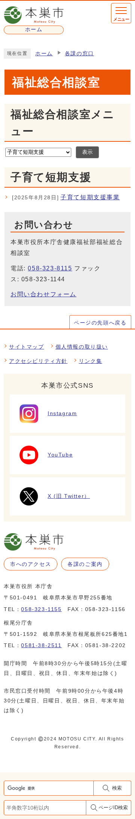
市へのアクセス (30, 564)
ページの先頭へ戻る (100, 323)
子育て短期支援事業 (66, 197)
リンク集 (90, 361)
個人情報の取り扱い (82, 347)
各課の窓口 (79, 53)
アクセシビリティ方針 (38, 361)
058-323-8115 (50, 268)
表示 (87, 152)
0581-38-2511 (41, 645)
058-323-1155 (41, 609)
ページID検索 (113, 807)
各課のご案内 (85, 564)
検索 (117, 788)
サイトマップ (26, 347)
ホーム (44, 53)
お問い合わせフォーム (43, 294)
